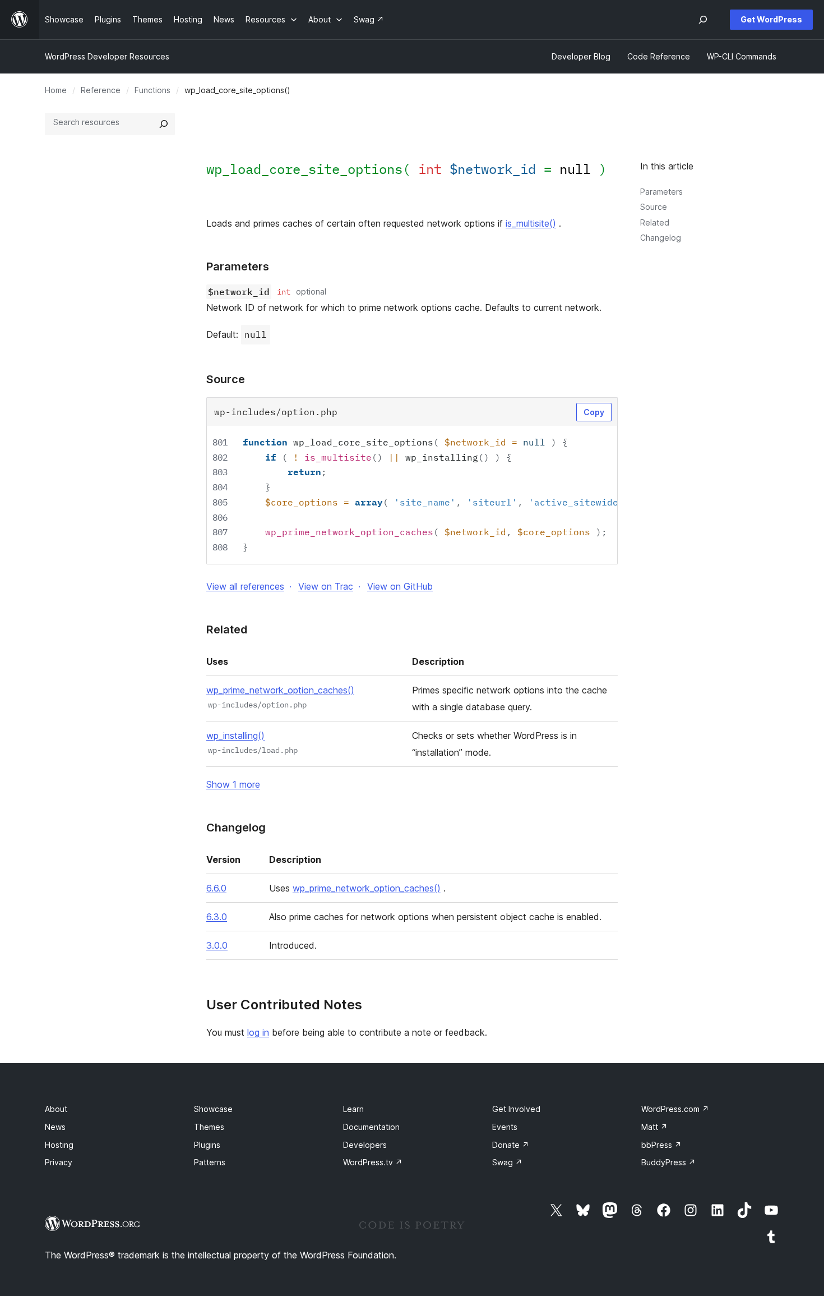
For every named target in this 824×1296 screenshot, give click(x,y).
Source (653, 207)
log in (258, 1032)
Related (654, 222)
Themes (209, 1127)
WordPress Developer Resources (107, 56)
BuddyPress (668, 1162)
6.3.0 (216, 916)
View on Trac (325, 586)
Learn (353, 1109)
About (56, 1109)
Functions (152, 90)
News (55, 1127)
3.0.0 (217, 945)
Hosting (59, 1145)
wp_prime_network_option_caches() (280, 690)
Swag (507, 1162)
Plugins (207, 1145)
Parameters (661, 191)
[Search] (163, 124)
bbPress (661, 1145)
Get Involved (516, 1109)
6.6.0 (216, 888)
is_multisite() (531, 223)
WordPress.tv (372, 1162)
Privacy (58, 1162)
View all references (245, 586)
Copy (594, 412)
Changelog (660, 237)
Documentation (371, 1127)
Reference (101, 90)
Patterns (209, 1162)
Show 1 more (233, 784)
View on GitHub (400, 586)
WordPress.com (675, 1109)
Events (504, 1127)
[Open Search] (703, 19)
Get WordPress (771, 19)
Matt (654, 1127)
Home (56, 90)
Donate (510, 1145)
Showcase (213, 1109)
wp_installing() (235, 735)
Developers (365, 1145)
